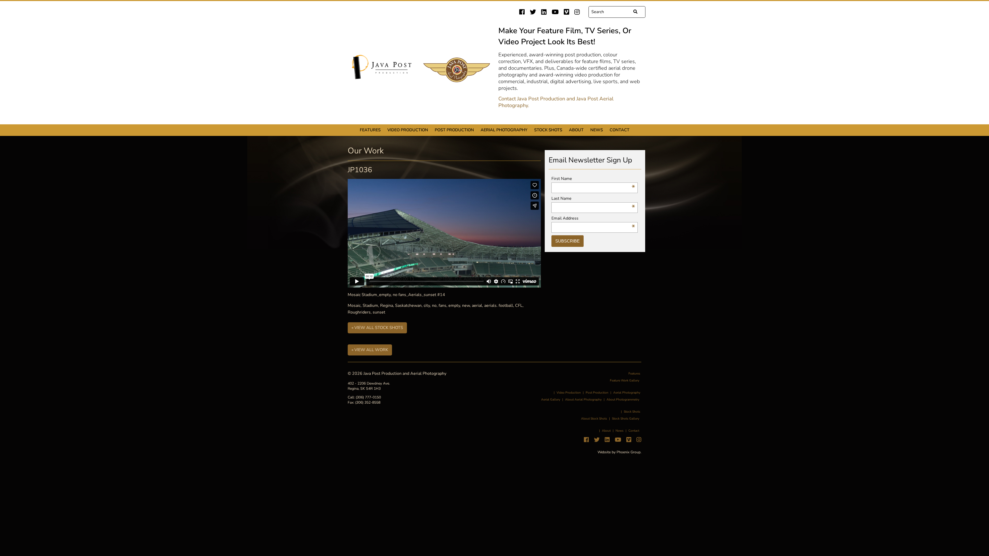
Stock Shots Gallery (625, 418)
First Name (593, 179)
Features (370, 130)
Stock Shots (548, 130)
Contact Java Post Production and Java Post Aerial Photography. (555, 102)
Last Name (593, 199)
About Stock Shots (594, 418)
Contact (619, 130)
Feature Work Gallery (624, 380)
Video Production (407, 130)
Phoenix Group (629, 452)
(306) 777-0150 (368, 397)
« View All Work (370, 350)
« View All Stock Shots (377, 328)
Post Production (454, 130)
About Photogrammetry (623, 399)
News (596, 130)
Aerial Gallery (550, 399)
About (576, 130)
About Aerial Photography (583, 399)
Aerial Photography (504, 130)
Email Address (593, 218)
